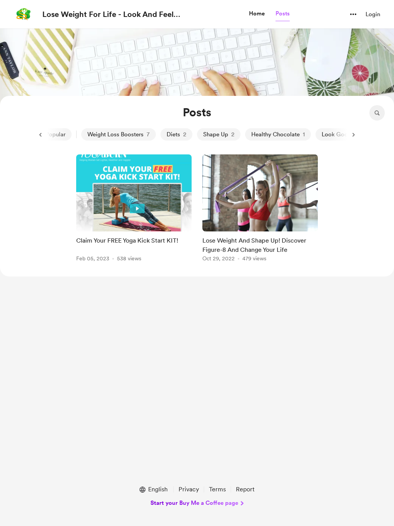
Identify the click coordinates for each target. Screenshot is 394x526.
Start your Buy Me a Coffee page (194, 502)
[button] (256, 14)
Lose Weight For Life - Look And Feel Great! (108, 15)
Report (245, 489)
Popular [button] (55, 134)
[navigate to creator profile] (23, 14)
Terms (217, 489)
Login (373, 14)
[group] (134, 209)
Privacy (189, 489)
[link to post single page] (134, 209)
